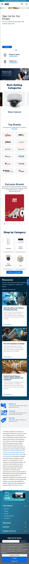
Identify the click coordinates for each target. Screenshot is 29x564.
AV (23, 433)
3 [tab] (9, 224)
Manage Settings (14, 555)
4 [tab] (11, 224)
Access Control (19, 454)
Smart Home (6, 451)
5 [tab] (13, 224)
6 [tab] (15, 224)
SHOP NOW (14, 129)
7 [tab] (18, 224)
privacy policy (12, 546)
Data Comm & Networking (12, 453)
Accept (14, 558)
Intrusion (11, 454)
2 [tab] (6, 224)
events (8, 481)
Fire (11, 451)
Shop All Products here (14, 191)
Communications (7, 456)
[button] (28, 282)
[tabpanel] (14, 207)
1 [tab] (4, 224)
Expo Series (19, 485)
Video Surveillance (17, 451)
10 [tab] (24, 224)
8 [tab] (20, 224)
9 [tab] (22, 224)
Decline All (14, 561)
